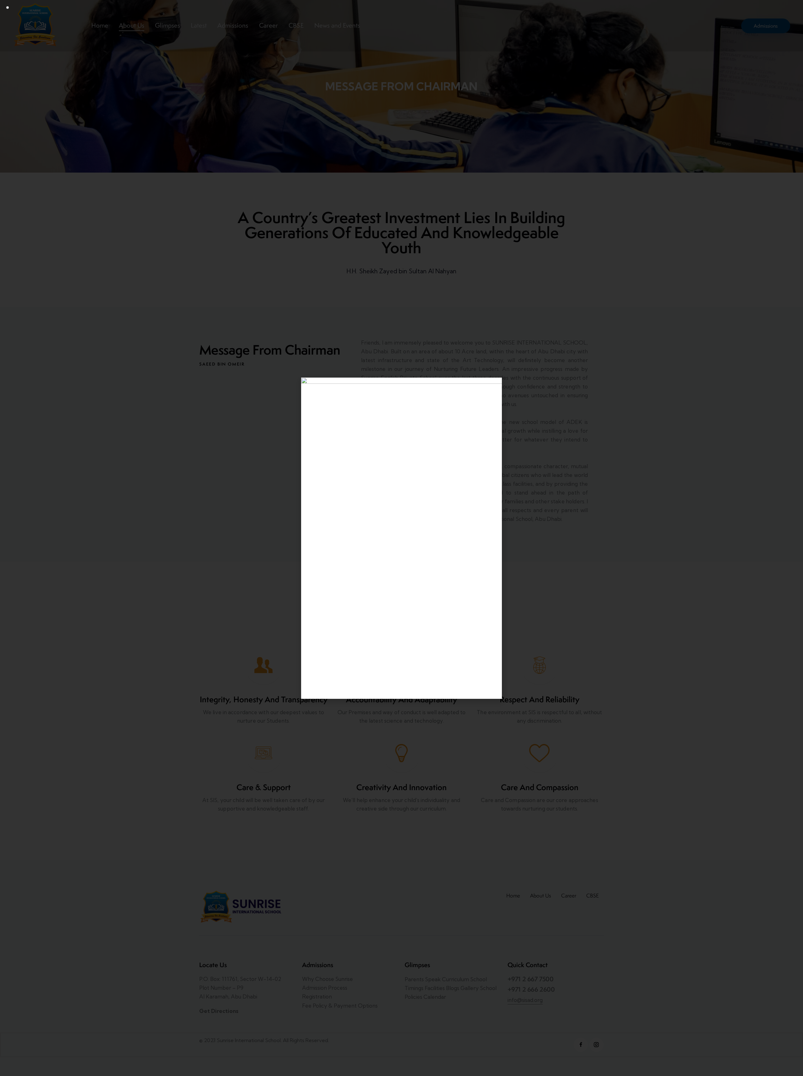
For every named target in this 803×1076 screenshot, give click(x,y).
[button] (494, 386)
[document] (401, 538)
